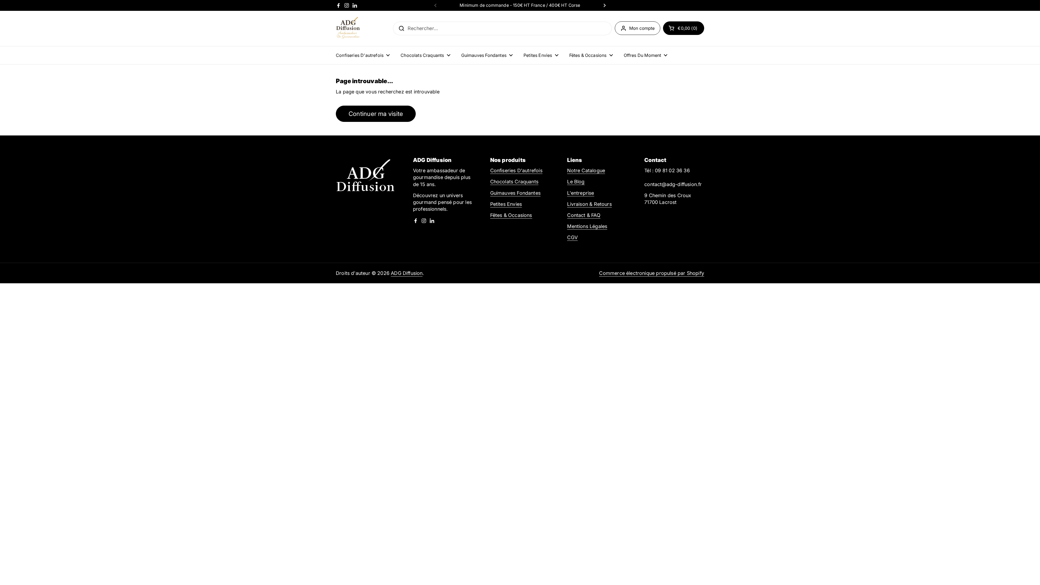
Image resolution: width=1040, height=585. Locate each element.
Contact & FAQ (583, 215)
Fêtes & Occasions (511, 215)
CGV (572, 237)
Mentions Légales (587, 226)
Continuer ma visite (376, 113)
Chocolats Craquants (514, 181)
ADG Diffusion (406, 273)
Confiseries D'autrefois (516, 170)
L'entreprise (580, 193)
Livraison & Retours (589, 204)
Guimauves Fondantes (515, 193)
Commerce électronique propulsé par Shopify (651, 273)
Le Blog (575, 181)
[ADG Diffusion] (348, 28)
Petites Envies (506, 204)
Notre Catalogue (586, 170)
